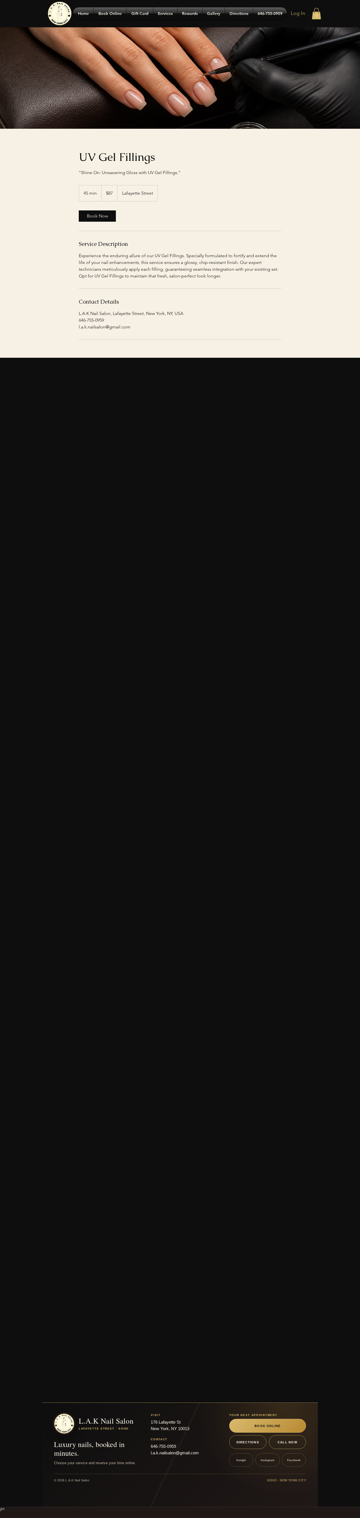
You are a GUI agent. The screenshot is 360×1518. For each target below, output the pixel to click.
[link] (97, 216)
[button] (316, 13)
